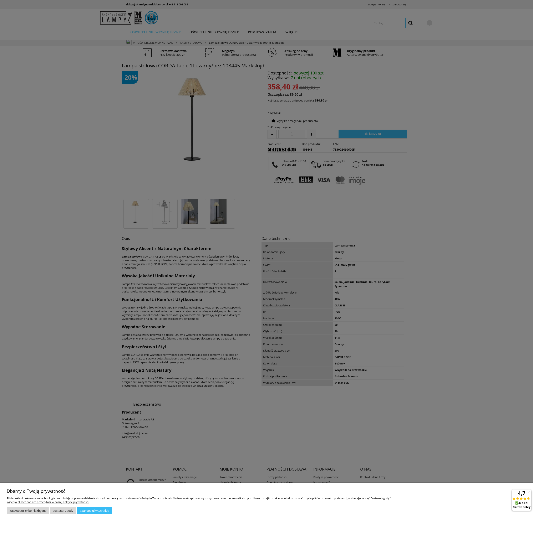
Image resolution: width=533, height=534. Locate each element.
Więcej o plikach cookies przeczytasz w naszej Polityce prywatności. (48, 502)
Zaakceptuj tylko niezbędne (28, 510)
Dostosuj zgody (63, 510)
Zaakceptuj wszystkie (94, 510)
